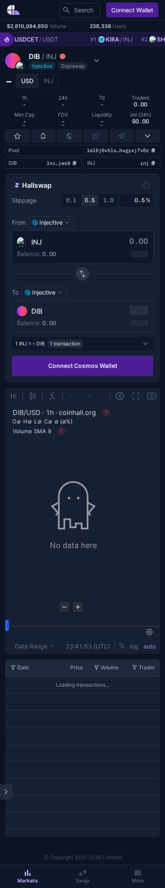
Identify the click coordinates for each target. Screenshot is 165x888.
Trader (147, 667)
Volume (109, 667)
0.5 (90, 200)
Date (23, 667)
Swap (82, 880)
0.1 (71, 200)
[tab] (27, 81)
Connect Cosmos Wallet (82, 365)
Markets (27, 880)
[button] (53, 60)
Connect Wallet (132, 10)
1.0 (108, 200)
